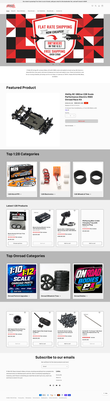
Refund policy (28, 397)
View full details (69, 125)
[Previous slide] (49, 64)
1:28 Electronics (47, 194)
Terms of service (36, 397)
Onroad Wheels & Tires (50, 296)
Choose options (17, 243)
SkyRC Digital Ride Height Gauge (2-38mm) (42, 331)
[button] (21, 11)
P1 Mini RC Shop (13, 397)
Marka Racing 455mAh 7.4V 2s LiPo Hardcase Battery (41, 228)
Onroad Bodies (80, 296)
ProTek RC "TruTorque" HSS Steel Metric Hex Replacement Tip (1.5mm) (92, 332)
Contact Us (59, 380)
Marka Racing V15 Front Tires (16, 233)
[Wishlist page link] (92, 6)
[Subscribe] (66, 366)
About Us (58, 377)
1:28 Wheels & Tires (81, 194)
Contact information (53, 397)
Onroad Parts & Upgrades (18, 296)
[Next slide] (56, 64)
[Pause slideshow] (60, 64)
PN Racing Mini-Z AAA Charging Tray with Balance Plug (91, 223)
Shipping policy (44, 397)
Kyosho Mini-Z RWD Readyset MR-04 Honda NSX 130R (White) (67, 229)
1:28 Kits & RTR (14, 194)
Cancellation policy (63, 397)
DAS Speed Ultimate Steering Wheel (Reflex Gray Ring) (16, 329)
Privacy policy (21, 397)
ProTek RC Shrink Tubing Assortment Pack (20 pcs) (65, 331)
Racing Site (59, 375)
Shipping (67, 105)
